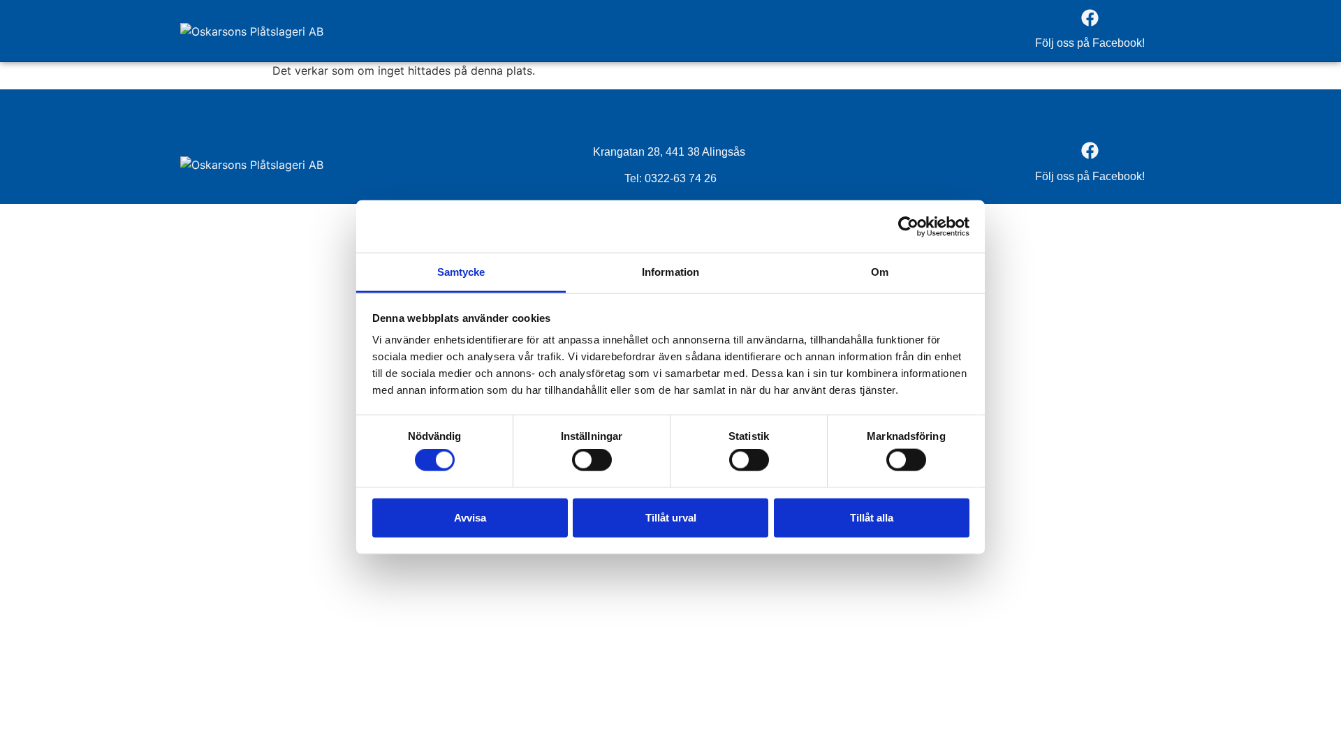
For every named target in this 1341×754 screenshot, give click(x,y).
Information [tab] (670, 272)
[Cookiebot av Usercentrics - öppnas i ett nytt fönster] (908, 226)
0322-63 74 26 (681, 178)
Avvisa (470, 517)
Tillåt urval (670, 517)
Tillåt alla (871, 517)
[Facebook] (1089, 17)
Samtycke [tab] (461, 272)
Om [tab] (879, 272)
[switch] (592, 460)
